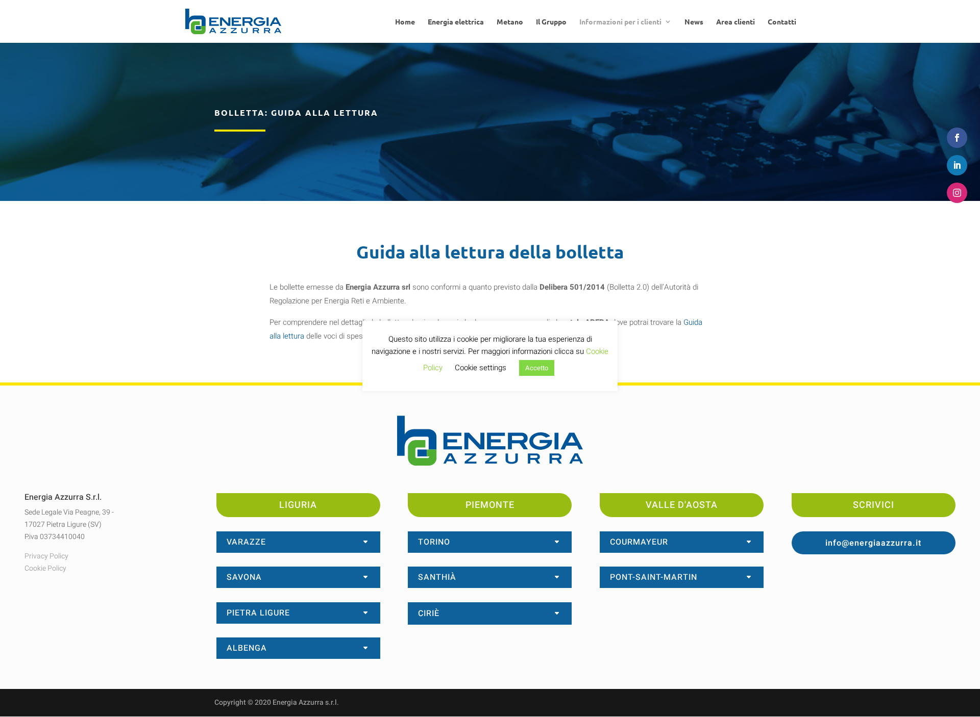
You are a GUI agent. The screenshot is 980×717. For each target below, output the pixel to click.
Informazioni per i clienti (620, 22)
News (693, 22)
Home (405, 22)
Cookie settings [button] (480, 367)
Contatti (782, 22)
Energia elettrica (456, 22)
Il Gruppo (551, 22)
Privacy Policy (46, 556)
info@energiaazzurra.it (873, 543)
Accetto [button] (536, 368)
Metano (510, 22)
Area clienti (735, 22)
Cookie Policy (45, 568)
